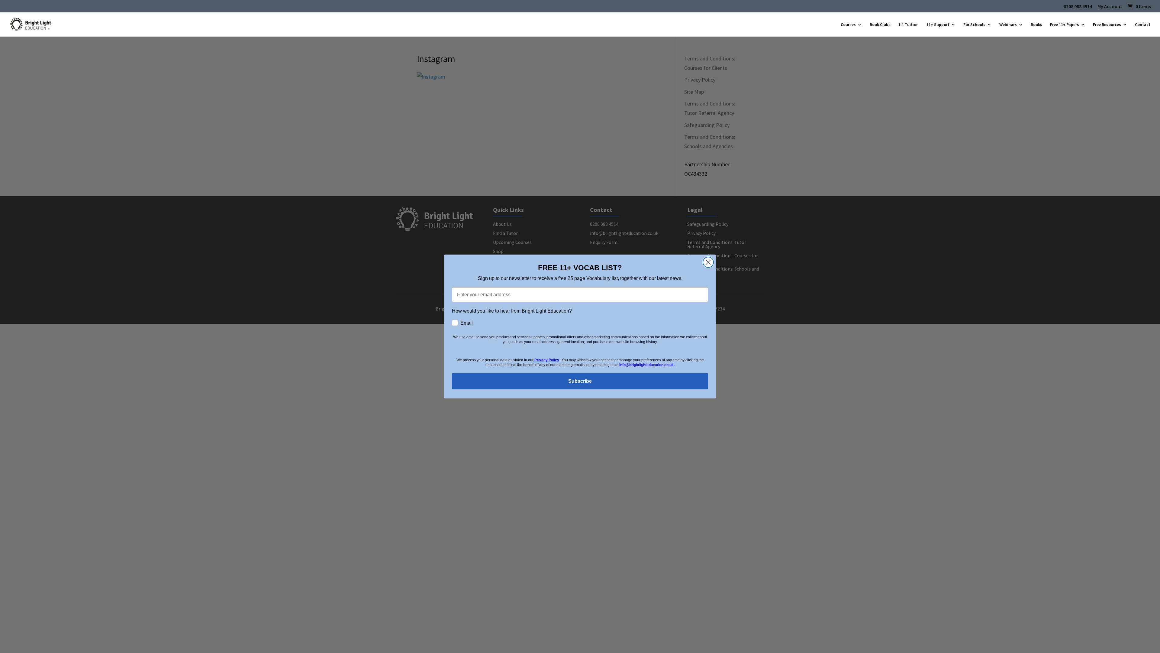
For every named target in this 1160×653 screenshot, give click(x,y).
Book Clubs (880, 24)
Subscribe (580, 381)
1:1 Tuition (908, 24)
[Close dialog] (708, 262)
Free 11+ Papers (1064, 24)
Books (1036, 24)
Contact (1142, 24)
